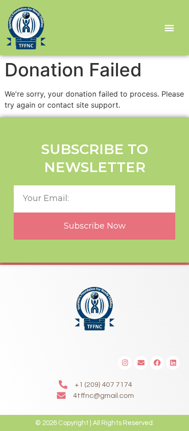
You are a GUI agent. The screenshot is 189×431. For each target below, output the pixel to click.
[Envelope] (141, 363)
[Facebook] (157, 363)
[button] (169, 27)
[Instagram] (125, 363)
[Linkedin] (173, 363)
